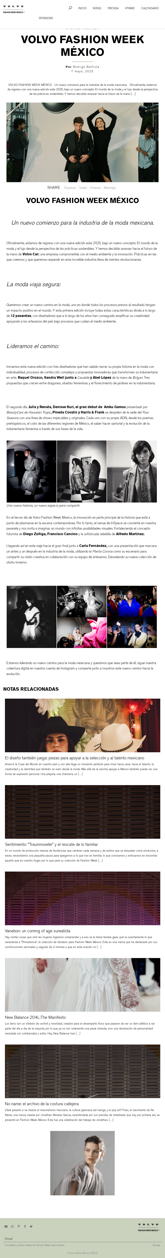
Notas (97, 8)
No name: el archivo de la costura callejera (42, 1103)
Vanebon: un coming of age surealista (37, 930)
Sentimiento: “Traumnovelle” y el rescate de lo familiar (51, 844)
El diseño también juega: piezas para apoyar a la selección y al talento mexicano (74, 757)
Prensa (113, 8)
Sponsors (46, 18)
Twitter (83, 187)
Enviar (156, 1245)
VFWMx (130, 8)
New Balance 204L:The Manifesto (35, 1017)
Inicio (82, 8)
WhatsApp (110, 187)
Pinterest (95, 187)
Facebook (70, 187)
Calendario (150, 8)
